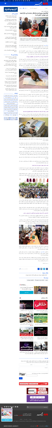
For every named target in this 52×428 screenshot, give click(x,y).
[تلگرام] (17, 407)
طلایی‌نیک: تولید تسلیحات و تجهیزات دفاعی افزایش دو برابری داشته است (10, 82)
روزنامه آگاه (7, 115)
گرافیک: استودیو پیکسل (33, 426)
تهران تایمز (14, 115)
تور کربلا (11, 99)
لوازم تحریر (15, 95)
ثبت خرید (26, 292)
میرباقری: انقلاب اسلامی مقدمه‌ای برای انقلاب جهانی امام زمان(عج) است (10, 61)
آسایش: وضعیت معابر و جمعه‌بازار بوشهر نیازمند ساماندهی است (10, 16)
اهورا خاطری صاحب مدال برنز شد (11, 76)
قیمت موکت (15, 99)
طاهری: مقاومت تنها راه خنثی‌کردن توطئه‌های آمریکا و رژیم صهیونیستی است (10, 47)
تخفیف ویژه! (7, 420)
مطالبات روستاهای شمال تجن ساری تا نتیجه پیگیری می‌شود (10, 27)
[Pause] (35, 293)
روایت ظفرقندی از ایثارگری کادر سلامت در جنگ (10, 51)
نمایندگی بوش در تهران (8, 109)
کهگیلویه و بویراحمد (41, 8)
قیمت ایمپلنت (6, 105)
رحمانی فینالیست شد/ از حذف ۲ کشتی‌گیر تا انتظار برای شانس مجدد (10, 69)
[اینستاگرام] (14, 407)
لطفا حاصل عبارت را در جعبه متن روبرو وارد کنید (40, 373)
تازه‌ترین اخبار (15, 14)
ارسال (21, 378)
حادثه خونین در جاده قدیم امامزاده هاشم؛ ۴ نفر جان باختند (10, 57)
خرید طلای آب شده (8, 97)
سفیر (15, 97)
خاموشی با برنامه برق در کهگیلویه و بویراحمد (10, 42)
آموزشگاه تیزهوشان (7, 107)
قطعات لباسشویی (14, 107)
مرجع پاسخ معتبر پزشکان (11, 103)
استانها (47, 8)
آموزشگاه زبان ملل (11, 111)
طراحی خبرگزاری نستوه (43, 426)
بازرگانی (21, 419)
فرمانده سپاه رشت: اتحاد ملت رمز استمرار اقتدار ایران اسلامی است (10, 79)
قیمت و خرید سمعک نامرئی (12, 113)
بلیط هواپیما (15, 109)
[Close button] (11, 407)
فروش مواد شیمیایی (14, 105)
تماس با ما (25, 419)
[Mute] (37, 293)
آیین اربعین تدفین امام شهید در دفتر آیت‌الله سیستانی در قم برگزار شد (10, 86)
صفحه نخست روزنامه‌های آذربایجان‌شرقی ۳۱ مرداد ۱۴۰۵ (11, 23)
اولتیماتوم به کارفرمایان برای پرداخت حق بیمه (10, 30)
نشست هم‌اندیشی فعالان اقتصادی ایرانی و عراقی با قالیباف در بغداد (10, 89)
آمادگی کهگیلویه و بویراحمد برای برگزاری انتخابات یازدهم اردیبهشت (36, 275)
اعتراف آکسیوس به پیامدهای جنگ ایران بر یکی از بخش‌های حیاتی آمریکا (10, 20)
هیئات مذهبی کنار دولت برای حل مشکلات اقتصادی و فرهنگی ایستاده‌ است (10, 38)
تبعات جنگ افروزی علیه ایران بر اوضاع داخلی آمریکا (10, 34)
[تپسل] (20, 285)
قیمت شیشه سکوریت (8, 95)
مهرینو (5, 113)
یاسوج (47, 280)
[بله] (15, 407)
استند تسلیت (6, 99)
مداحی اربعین (14, 101)
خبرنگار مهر (43, 252)
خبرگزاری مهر (46, 45)
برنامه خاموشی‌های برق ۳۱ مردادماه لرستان (10, 73)
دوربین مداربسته (7, 101)
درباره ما (30, 419)
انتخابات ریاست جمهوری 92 (39, 280)
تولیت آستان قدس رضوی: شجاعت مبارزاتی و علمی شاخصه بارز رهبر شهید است (10, 65)
